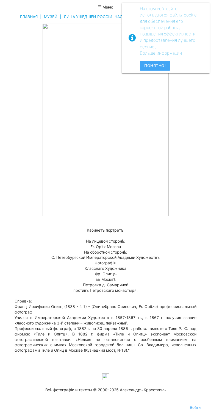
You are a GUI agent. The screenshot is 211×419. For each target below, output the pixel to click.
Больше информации (161, 53)
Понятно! (155, 65)
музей (50, 16)
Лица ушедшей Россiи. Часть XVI (99, 16)
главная (29, 16)
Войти (195, 407)
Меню (107, 7)
